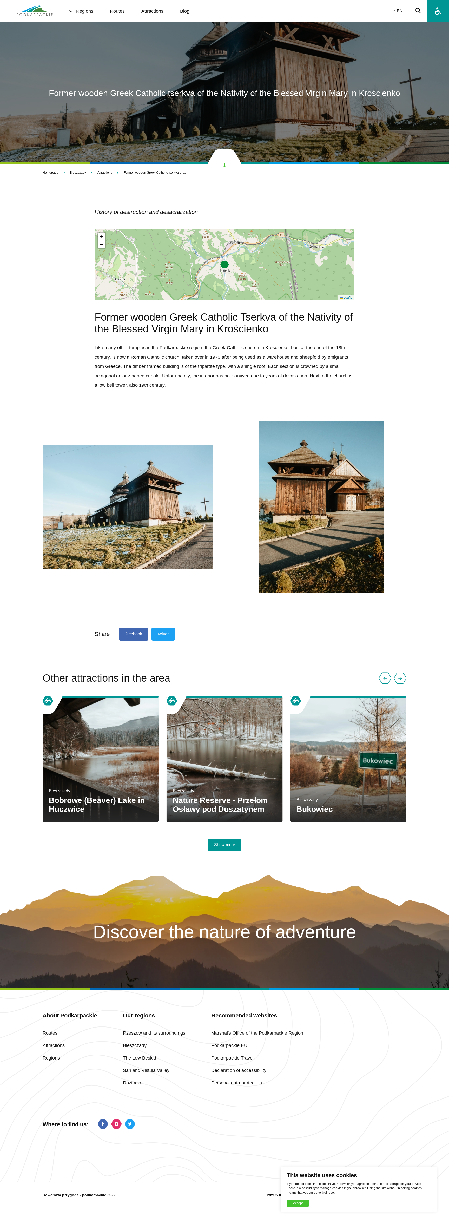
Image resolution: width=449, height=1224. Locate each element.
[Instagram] (116, 1124)
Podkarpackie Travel (232, 1058)
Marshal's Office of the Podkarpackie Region (257, 1033)
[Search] (418, 11)
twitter (163, 634)
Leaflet (348, 297)
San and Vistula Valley (146, 1070)
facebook (133, 634)
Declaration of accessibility (238, 1070)
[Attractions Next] (400, 678)
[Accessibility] (438, 11)
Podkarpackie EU (229, 1045)
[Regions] (70, 11)
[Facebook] (103, 1124)
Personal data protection (236, 1082)
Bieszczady (78, 172)
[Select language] (395, 11)
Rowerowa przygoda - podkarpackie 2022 (79, 1195)
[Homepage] (35, 11)
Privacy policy (277, 1195)
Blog (184, 11)
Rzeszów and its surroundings (154, 1033)
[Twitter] (130, 1124)
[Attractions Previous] (385, 678)
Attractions (152, 11)
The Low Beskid (139, 1058)
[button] (224, 264)
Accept (298, 1203)
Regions (84, 11)
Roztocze (132, 1082)
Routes (117, 11)
